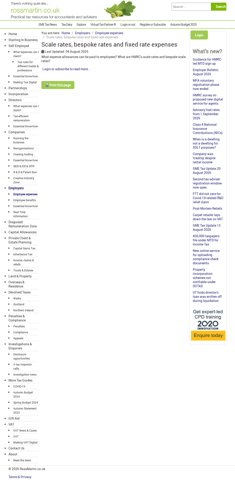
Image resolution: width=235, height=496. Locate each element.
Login (199, 35)
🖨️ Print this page (58, 85)
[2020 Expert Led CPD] (208, 341)
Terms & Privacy (20, 477)
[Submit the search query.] (220, 7)
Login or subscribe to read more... (66, 69)
